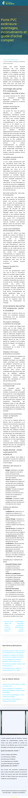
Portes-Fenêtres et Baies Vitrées (11, 59)
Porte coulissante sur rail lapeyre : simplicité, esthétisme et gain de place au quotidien (13, 690)
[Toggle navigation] (24, 3)
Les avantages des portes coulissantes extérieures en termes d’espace (19, 626)
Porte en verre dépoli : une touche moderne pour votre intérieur (8, 626)
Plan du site (14, 797)
